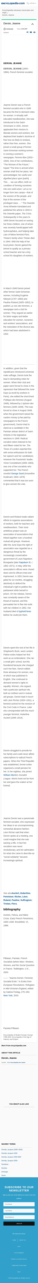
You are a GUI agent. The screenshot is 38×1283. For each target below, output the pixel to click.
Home (14, 1240)
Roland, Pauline (11, 900)
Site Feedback (19, 1252)
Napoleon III (24, 562)
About (16, 1062)
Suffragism (26, 900)
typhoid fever (25, 611)
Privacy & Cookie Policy (19, 1259)
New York (7, 995)
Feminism (8, 896)
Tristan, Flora (10, 903)
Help (18, 1246)
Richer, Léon (21, 896)
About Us (22, 1240)
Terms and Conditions (19, 1265)
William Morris (10, 775)
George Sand (17, 473)
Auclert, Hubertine (21, 893)
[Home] (13, 3)
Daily (19, 1271)
